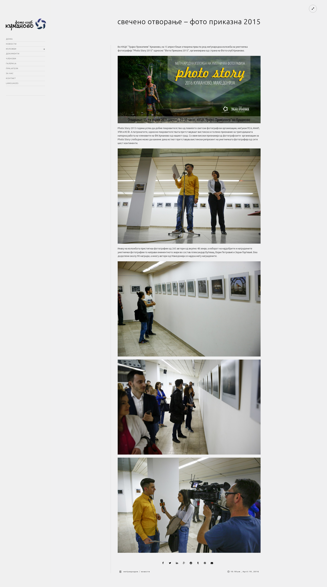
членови (11, 59)
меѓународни (130, 572)
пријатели (12, 68)
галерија (11, 63)
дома (9, 39)
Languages (12, 83)
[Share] (163, 563)
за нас (9, 73)
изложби (11, 49)
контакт (11, 78)
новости (11, 44)
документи (12, 54)
